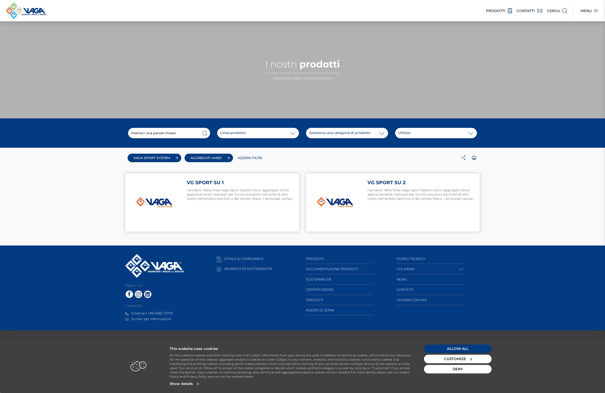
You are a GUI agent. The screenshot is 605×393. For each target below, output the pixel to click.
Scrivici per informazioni (151, 319)
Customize (455, 359)
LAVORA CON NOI (412, 300)
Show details (181, 383)
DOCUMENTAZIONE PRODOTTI (332, 269)
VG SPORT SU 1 (205, 182)
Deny (458, 369)
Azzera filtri (250, 158)
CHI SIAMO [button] (406, 269)
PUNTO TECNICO (411, 259)
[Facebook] (129, 294)
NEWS (402, 279)
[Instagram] (138, 294)
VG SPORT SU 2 (386, 182)
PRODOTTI (315, 259)
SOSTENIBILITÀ (318, 279)
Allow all (458, 348)
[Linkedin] (148, 294)
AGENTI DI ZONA (320, 310)
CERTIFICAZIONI (319, 289)
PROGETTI (314, 300)
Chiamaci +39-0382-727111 (152, 313)
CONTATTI (405, 289)
